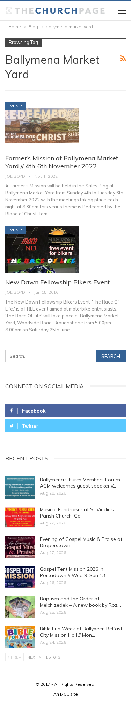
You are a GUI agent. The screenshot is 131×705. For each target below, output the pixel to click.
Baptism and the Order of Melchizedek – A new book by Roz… (80, 602)
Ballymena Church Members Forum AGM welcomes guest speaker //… (80, 482)
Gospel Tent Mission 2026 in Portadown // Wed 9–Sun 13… (74, 572)
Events (16, 105)
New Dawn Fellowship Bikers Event (57, 282)
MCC (64, 694)
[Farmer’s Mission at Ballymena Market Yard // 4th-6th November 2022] (42, 125)
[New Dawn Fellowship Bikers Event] (42, 249)
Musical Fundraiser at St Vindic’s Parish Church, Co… (77, 512)
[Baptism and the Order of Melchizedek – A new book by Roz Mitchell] (20, 607)
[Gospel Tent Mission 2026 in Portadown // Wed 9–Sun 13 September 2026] (20, 577)
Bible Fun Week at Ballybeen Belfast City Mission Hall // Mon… (81, 632)
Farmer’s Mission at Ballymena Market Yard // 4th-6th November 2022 (61, 162)
